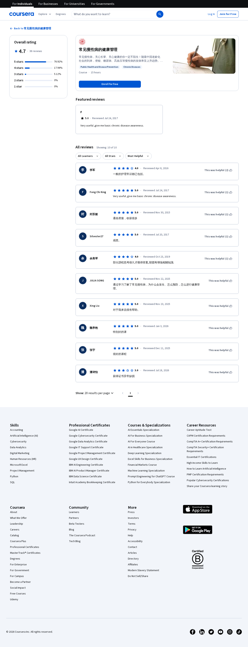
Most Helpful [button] (135, 156)
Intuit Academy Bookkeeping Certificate (92, 482)
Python (14, 476)
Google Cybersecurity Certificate (88, 436)
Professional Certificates (24, 547)
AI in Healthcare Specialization (145, 447)
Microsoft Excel (19, 465)
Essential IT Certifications (201, 457)
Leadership (16, 524)
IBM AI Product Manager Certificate (89, 471)
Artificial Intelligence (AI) (24, 436)
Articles (132, 553)
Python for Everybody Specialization (149, 482)
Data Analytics (18, 447)
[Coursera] (21, 14)
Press (131, 512)
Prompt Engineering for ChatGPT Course (151, 476)
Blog (71, 530)
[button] (60, 14)
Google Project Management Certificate (92, 453)
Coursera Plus (18, 541)
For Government (19, 570)
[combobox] (109, 14)
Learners (74, 512)
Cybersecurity (18, 442)
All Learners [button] (85, 156)
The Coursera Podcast (82, 535)
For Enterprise (18, 565)
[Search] (159, 14)
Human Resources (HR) (23, 459)
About (13, 512)
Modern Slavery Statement (143, 570)
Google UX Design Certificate (85, 459)
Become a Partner (20, 582)
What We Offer (18, 518)
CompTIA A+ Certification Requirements (210, 442)
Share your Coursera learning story (207, 486)
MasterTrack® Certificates (25, 553)
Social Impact (18, 588)
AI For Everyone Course (141, 442)
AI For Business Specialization (145, 436)
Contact (132, 547)
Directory (133, 559)
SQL (12, 482)
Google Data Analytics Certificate (88, 442)
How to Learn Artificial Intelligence (206, 469)
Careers (14, 530)
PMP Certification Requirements (205, 475)
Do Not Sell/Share (138, 576)
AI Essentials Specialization (143, 430)
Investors (133, 518)
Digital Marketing (19, 453)
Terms (131, 524)
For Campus (17, 576)
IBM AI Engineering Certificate (86, 465)
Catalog (14, 535)
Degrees (15, 559)
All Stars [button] (110, 156)
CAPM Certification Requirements (206, 436)
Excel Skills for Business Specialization (150, 459)
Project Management (22, 471)
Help (130, 535)
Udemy (14, 599)
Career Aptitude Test (199, 430)
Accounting (16, 430)
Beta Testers (76, 524)
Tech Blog (75, 541)
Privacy (132, 530)
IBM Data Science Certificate (85, 476)
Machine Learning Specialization (146, 471)
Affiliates (133, 565)
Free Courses (18, 594)
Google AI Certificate (81, 430)
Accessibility (135, 541)
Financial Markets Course (142, 465)
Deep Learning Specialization (144, 453)
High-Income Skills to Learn (202, 463)
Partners (74, 518)
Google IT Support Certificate (86, 447)
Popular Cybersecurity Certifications (208, 480)
